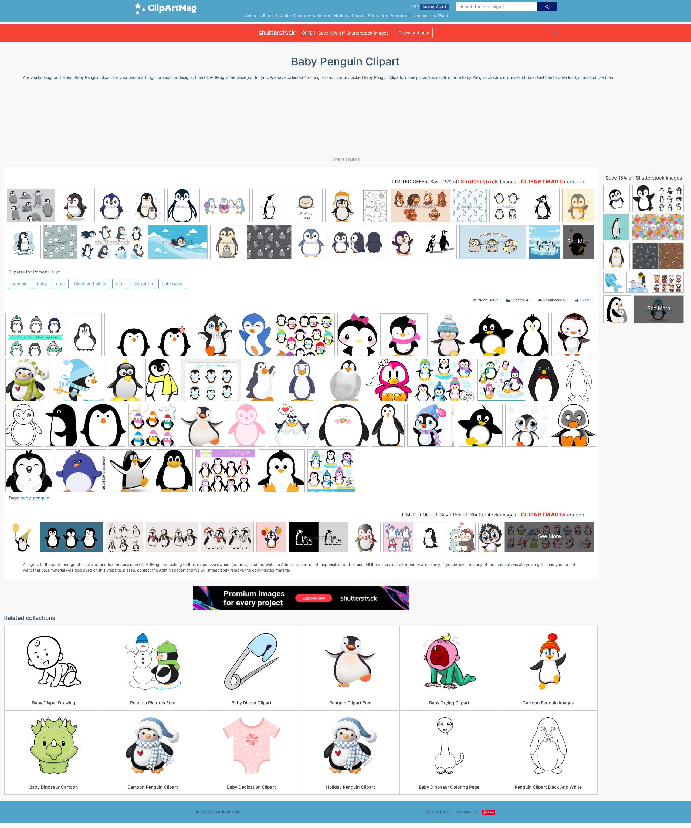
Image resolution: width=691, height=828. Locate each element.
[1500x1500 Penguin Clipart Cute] (152, 427)
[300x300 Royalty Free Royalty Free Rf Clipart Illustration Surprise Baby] (292, 427)
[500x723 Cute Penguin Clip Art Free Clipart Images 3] (162, 382)
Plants (444, 15)
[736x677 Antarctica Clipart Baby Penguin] (78, 382)
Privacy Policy (438, 812)
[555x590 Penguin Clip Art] (480, 427)
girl (119, 283)
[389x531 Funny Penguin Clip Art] (345, 382)
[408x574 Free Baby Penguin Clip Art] (261, 382)
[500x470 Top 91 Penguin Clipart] (344, 427)
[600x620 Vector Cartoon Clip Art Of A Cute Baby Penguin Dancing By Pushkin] (574, 336)
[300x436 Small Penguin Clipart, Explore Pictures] (255, 336)
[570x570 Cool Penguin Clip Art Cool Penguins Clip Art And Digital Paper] (331, 473)
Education (378, 15)
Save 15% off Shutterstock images (644, 178)
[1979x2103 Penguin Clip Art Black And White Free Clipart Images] (491, 336)
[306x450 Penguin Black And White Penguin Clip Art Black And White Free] (61, 427)
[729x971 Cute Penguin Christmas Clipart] (448, 336)
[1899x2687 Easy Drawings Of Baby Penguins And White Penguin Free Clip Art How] (84, 336)
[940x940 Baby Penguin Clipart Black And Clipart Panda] (29, 473)
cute (60, 283)
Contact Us (466, 812)
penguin (19, 283)
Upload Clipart (434, 6)
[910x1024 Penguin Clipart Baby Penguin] (215, 336)
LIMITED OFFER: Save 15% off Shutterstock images (459, 515)
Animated (322, 15)
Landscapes (424, 15)
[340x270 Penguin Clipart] (304, 337)
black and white (90, 283)
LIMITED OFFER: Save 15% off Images (454, 181)
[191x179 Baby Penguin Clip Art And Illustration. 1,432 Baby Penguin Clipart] (81, 473)
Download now (413, 32)
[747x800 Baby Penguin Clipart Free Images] (131, 473)
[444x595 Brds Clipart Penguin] (125, 382)
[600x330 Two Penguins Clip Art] (148, 337)
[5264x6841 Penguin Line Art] (24, 427)
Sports (358, 15)
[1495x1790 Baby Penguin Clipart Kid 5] (357, 337)
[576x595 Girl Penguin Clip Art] (389, 382)
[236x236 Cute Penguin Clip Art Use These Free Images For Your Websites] (404, 337)
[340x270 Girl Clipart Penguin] (445, 382)
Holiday (342, 15)
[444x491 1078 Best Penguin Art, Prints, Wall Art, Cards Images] (527, 427)
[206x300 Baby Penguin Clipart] (388, 427)
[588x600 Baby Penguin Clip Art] (573, 426)
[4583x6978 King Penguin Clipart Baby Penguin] (543, 382)
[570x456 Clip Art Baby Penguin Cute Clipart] (225, 473)
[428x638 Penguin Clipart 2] (532, 336)
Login (414, 6)
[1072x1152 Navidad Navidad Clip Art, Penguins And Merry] (28, 382)
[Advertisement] (345, 121)
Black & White (277, 15)
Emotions (399, 15)
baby (42, 283)
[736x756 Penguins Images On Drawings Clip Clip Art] (202, 427)
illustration (142, 283)
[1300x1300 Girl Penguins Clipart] (431, 427)
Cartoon (301, 15)
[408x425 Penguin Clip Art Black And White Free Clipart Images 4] (103, 427)
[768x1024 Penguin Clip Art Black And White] (579, 381)
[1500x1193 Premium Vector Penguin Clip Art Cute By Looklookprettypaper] (35, 337)
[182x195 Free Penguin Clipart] (303, 382)
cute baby (172, 283)
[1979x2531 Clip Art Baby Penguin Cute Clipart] (174, 473)
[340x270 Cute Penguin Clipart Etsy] (211, 382)
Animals (253, 15)
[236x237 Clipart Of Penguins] (281, 473)
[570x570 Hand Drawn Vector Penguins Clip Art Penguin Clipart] (501, 382)
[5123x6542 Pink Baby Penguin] (246, 427)
